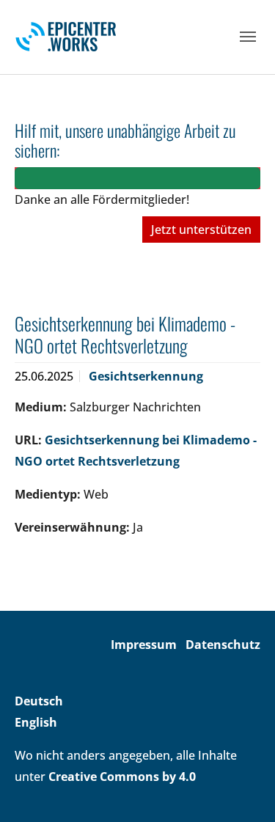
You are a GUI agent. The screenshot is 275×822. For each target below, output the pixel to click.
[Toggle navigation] (247, 36)
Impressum (144, 644)
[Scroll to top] (242, 789)
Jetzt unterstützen (201, 229)
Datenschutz (223, 644)
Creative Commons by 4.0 (122, 776)
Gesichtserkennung (146, 376)
